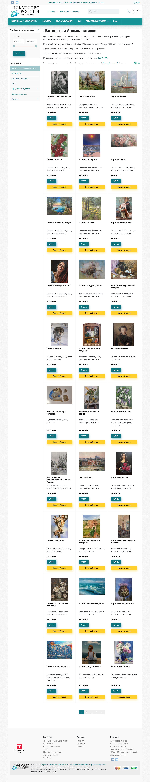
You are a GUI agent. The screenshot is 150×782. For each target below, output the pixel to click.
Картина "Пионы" (119, 159)
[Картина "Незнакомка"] (124, 208)
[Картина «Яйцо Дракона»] (124, 589)
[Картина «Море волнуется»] (92, 589)
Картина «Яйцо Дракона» (122, 603)
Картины (47, 758)
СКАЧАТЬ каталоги (64, 21)
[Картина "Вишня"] (60, 145)
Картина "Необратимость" (59, 285)
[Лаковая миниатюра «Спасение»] (60, 397)
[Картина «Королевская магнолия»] (60, 589)
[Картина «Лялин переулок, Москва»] (124, 526)
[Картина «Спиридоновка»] (60, 652)
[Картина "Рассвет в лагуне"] (60, 208)
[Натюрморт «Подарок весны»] (92, 397)
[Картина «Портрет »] (124, 463)
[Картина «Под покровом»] (92, 271)
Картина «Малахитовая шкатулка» (89, 541)
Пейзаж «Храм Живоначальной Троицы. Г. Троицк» (59, 479)
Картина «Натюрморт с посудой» (89, 350)
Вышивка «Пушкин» (120, 349)
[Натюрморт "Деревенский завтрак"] (124, 271)
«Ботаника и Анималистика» (24, 21)
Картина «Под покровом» (90, 285)
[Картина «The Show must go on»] (60, 82)
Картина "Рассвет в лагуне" (59, 222)
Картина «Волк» (54, 349)
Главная (52, 11)
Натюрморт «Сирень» (121, 412)
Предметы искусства (96, 21)
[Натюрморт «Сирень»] (124, 397)
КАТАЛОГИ (46, 21)
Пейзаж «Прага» (86, 477)
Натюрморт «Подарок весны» (89, 413)
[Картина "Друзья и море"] (92, 652)
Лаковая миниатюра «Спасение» (56, 413)
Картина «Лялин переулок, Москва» (123, 541)
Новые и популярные (51, 63)
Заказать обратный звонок (121, 749)
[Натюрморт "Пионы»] (124, 652)
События (75, 11)
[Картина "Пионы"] (124, 145)
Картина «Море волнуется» (91, 603)
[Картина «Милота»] (60, 526)
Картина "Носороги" (88, 159)
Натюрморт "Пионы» (120, 667)
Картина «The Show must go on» (59, 97)
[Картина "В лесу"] (92, 208)
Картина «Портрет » (120, 477)
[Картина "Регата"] (124, 82)
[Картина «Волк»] (60, 334)
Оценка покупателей (94, 63)
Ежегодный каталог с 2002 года (60, 2)
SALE (79, 21)
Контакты (64, 11)
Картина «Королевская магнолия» (57, 604)
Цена (71, 63)
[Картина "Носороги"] (92, 145)
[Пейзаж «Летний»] (92, 82)
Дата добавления (110, 63)
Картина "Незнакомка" (121, 222)
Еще (115, 21)
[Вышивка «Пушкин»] (124, 334)
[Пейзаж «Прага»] (92, 463)
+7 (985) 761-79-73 (118, 746)
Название (64, 63)
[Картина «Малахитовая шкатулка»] (92, 526)
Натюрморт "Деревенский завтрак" (123, 286)
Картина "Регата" (119, 96)
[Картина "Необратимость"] (60, 271)
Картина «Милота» (55, 540)
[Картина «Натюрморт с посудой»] (92, 334)
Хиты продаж (80, 63)
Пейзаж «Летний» (87, 96)
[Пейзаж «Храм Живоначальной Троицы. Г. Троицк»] (60, 463)
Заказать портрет (50, 755)
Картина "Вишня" (54, 159)
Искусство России (47, 765)
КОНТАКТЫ (103, 58)
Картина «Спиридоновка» (59, 667)
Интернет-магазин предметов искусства (88, 2)
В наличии (123, 63)
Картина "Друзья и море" (90, 667)
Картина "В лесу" (86, 222)
